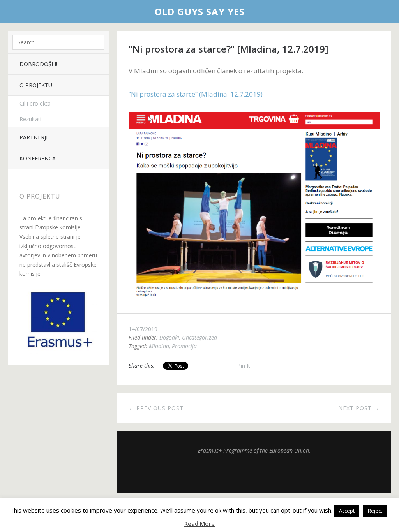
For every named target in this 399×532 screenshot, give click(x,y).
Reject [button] (375, 510)
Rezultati (30, 119)
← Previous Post (156, 408)
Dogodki (169, 337)
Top (254, 473)
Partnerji (33, 137)
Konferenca (37, 158)
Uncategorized (199, 337)
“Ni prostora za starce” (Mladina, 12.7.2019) (196, 94)
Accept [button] (347, 510)
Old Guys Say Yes (200, 11)
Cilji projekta (35, 103)
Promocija (184, 346)
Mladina (159, 346)
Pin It (243, 365)
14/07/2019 (143, 329)
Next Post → (359, 408)
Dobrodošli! (38, 64)
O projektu (35, 85)
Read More (199, 523)
